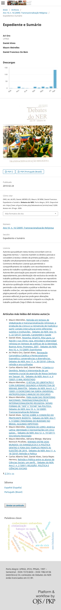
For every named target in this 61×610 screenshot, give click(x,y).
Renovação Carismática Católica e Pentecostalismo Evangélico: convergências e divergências (30, 355)
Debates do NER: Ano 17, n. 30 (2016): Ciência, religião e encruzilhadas (32, 363)
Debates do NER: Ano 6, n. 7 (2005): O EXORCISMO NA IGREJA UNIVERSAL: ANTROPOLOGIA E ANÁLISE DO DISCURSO (33, 391)
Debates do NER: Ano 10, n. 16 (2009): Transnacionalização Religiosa (27, 410)
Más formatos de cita (14, 213)
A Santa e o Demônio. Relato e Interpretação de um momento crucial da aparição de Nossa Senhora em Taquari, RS (33, 372)
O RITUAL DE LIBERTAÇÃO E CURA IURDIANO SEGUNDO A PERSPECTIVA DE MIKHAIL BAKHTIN (32, 385)
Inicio (5, 9)
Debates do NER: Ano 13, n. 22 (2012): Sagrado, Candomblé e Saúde (33, 333)
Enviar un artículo (15, 505)
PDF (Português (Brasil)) (31, 171)
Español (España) (13, 487)
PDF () (10, 171)
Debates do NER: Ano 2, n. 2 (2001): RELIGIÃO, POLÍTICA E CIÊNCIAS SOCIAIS (31, 465)
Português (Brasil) (13, 492)
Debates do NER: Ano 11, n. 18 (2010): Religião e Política (32, 452)
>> (13, 473)
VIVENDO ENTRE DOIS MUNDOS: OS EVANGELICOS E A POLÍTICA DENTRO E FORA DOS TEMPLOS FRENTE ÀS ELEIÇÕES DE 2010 (30, 446)
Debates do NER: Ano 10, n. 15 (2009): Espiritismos (33, 348)
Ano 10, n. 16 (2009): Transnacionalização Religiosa (25, 12)
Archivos (15, 9)
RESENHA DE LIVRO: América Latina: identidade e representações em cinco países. (32, 429)
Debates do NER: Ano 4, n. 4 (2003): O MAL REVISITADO (31, 378)
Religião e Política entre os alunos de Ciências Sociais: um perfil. (31, 461)
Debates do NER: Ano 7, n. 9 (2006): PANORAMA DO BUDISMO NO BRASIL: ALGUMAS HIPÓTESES (32, 421)
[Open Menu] (3, 3)
